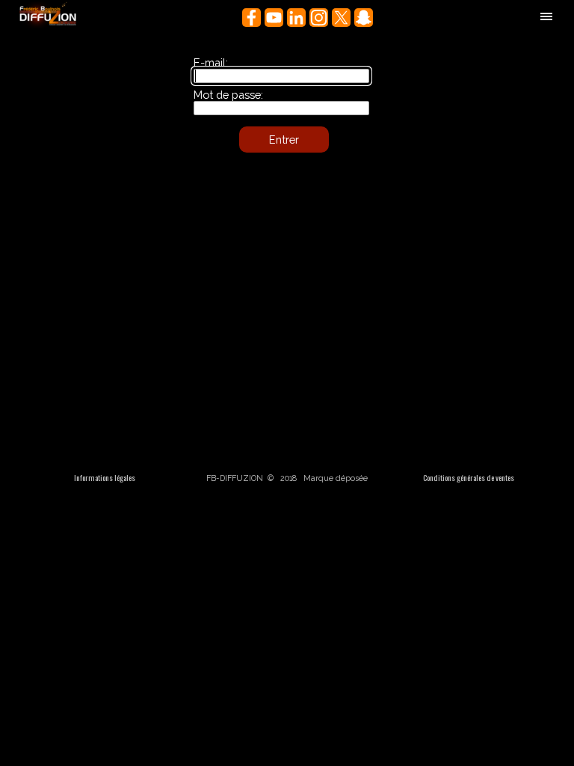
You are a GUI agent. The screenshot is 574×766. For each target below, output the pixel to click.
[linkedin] (296, 17)
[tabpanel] (104, 477)
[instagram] (318, 17)
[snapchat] (363, 17)
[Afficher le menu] (546, 16)
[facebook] (251, 17)
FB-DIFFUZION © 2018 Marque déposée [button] (287, 478)
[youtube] (274, 17)
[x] (341, 17)
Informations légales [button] (104, 477)
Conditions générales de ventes (468, 477)
